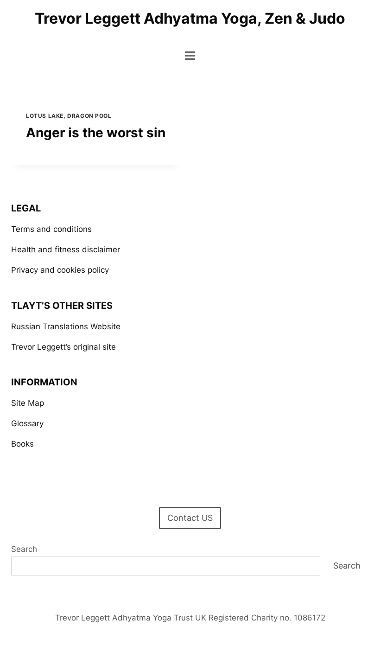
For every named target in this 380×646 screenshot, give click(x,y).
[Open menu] (190, 55)
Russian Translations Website (65, 326)
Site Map (27, 403)
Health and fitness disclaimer (65, 249)
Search (24, 549)
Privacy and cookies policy (60, 270)
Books (22, 443)
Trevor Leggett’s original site (63, 347)
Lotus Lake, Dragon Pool (69, 115)
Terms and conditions (51, 229)
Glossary (27, 423)
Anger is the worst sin (95, 133)
